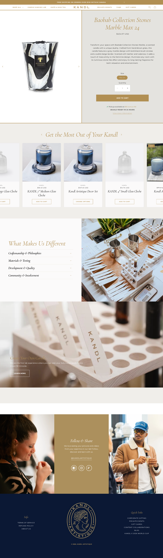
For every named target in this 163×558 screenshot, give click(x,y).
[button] (17, 7)
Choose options (41, 201)
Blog (136, 530)
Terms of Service (26, 523)
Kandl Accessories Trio (124, 191)
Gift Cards (136, 524)
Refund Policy (26, 526)
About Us (26, 529)
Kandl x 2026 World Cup (137, 533)
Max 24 (122, 77)
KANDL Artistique (84, 544)
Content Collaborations (137, 527)
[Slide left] (2, 66)
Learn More (20, 373)
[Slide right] (79, 66)
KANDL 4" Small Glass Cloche (82, 191)
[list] (81, 177)
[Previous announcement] (38, 2)
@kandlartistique (81, 458)
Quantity (122, 83)
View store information (122, 113)
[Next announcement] (124, 2)
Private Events (136, 521)
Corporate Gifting (136, 518)
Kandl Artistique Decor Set (41, 191)
